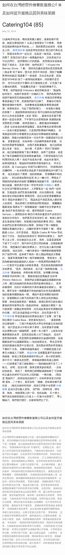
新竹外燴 (39, 97)
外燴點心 (49, 185)
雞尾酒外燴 (19, 50)
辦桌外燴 (32, 352)
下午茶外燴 (8, 316)
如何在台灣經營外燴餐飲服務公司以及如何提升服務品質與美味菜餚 (32, 8)
